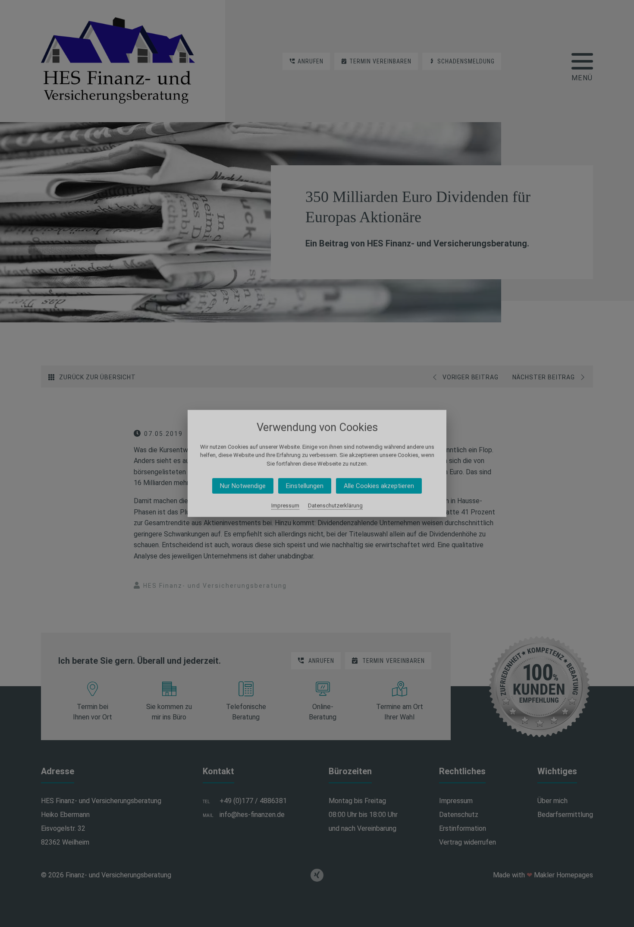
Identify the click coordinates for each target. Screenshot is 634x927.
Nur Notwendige (243, 486)
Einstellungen (304, 486)
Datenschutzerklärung (335, 505)
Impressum (285, 505)
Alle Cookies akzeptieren (379, 486)
